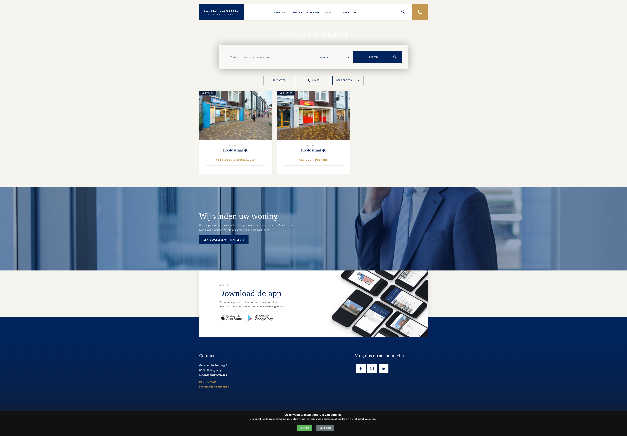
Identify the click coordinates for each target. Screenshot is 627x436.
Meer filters (344, 80)
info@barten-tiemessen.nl (214, 386)
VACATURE (350, 12)
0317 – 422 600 (207, 381)
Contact (331, 12)
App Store (231, 318)
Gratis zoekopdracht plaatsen (222, 240)
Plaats (324, 57)
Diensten (296, 12)
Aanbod (279, 12)
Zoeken (373, 57)
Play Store (260, 318)
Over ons (314, 12)
